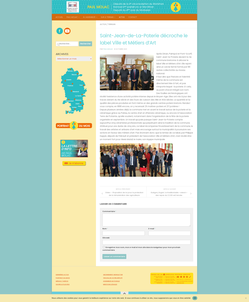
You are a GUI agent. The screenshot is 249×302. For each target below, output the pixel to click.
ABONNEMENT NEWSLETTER (113, 275)
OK (195, 298)
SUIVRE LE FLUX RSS (63, 284)
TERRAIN (111, 24)
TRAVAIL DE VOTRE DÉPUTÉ (112, 278)
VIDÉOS (65, 281)
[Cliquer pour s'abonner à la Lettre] (74, 165)
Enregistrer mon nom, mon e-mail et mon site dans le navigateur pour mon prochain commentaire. (141, 248)
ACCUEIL (59, 17)
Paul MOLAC (108, 49)
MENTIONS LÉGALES (110, 284)
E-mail (151, 229)
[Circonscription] (74, 113)
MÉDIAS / (59, 281)
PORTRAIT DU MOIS (63, 278)
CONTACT (132, 17)
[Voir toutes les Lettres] (74, 157)
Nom (105, 229)
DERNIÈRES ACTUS (62, 275)
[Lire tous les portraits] (74, 129)
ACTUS (122, 17)
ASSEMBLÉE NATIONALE (111, 281)
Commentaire (109, 211)
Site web (106, 238)
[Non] (245, 298)
